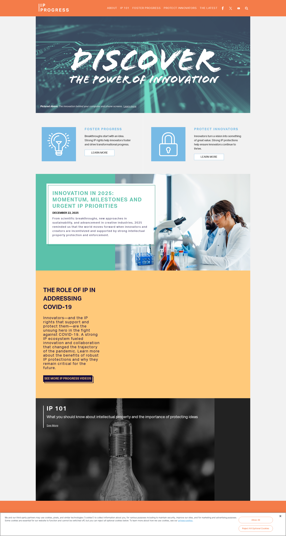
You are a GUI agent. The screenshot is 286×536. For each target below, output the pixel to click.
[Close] (280, 516)
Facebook (222, 9)
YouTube (238, 8)
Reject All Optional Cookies (255, 528)
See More (52, 425)
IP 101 (124, 8)
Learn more (130, 106)
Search (246, 9)
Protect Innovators (180, 8)
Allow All (255, 520)
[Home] (54, 8)
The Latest (208, 8)
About (112, 8)
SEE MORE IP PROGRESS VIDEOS (67, 378)
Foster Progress (146, 8)
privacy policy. (185, 520)
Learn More (99, 152)
